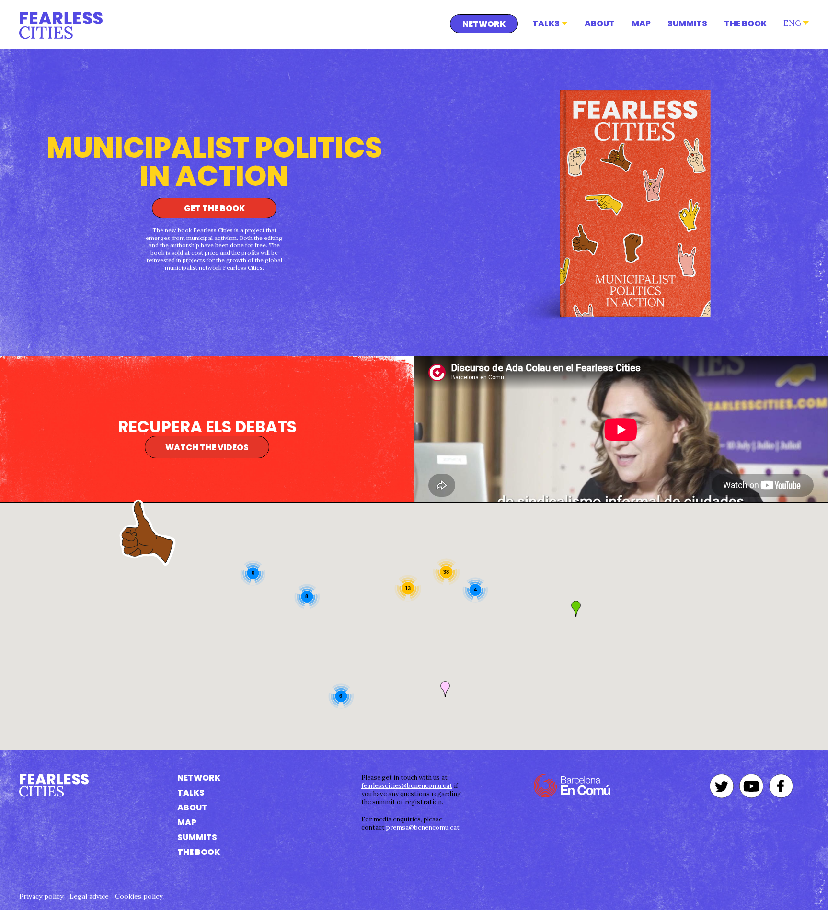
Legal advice (89, 896)
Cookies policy (138, 896)
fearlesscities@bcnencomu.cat (406, 786)
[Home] (61, 25)
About (600, 23)
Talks (546, 23)
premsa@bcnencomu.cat (423, 827)
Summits (687, 23)
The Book (745, 23)
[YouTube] (751, 786)
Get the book (214, 208)
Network (484, 24)
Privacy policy (41, 896)
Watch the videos (207, 447)
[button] (576, 609)
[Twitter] (722, 786)
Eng (792, 23)
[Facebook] (781, 786)
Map (641, 23)
